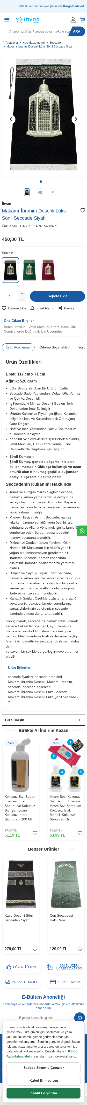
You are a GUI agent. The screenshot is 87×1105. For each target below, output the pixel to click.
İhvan (6, 203)
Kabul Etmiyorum (43, 1080)
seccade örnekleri (48, 677)
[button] (41, 181)
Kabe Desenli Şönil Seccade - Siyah (19, 918)
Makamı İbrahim (59, 682)
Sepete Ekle (57, 296)
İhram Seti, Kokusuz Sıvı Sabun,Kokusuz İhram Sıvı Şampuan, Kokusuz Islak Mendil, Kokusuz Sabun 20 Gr (66, 808)
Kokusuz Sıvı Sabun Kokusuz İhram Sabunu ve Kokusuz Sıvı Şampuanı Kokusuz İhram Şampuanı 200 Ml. (20, 808)
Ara (76, 31)
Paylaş (69, 308)
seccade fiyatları (20, 677)
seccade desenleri (37, 687)
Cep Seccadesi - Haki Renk (62, 918)
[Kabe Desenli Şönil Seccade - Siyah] (21, 884)
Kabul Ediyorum (43, 1093)
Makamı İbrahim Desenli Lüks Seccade (38, 692)
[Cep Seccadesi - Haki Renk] (66, 884)
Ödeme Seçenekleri (54, 347)
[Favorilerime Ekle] (35, 833)
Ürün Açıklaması (18, 347)
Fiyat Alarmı (45, 308)
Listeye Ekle (17, 308)
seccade (14, 687)
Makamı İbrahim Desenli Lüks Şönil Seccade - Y (43, 699)
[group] (43, 114)
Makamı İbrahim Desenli (26, 682)
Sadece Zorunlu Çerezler (43, 1068)
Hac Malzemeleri (33, 42)
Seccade (55, 42)
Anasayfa (12, 42)
